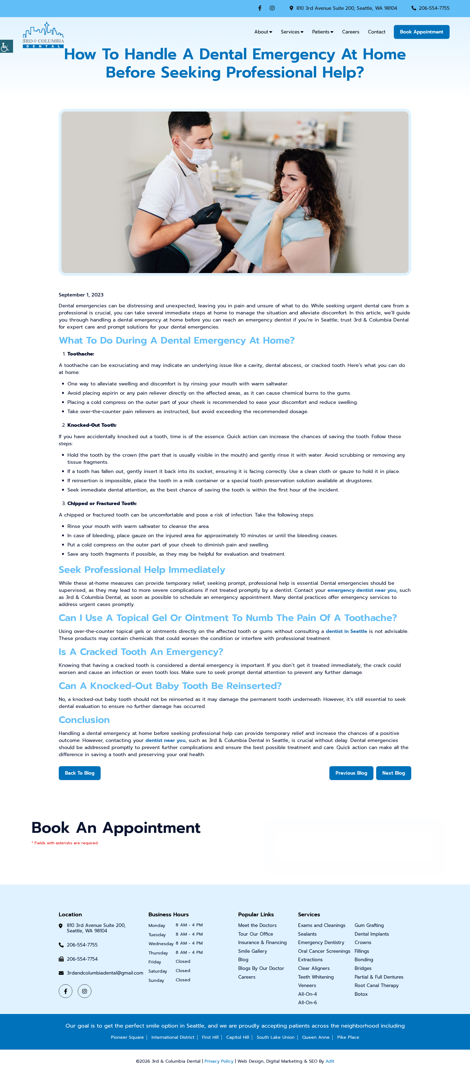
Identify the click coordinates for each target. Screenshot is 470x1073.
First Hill (210, 1037)
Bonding (364, 959)
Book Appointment (421, 31)
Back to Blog (79, 773)
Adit (330, 1061)
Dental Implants (372, 934)
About (261, 31)
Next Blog (393, 773)
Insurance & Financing (262, 942)
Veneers (307, 985)
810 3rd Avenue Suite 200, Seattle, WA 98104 (346, 8)
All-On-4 (307, 994)
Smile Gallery (252, 951)
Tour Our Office (255, 934)
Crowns (363, 942)
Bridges (363, 968)
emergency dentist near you (361, 590)
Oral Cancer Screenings (324, 951)
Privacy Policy (219, 1061)
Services (290, 31)
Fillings (362, 951)
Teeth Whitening (316, 977)
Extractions (310, 959)
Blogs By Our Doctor (261, 968)
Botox (361, 994)
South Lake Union (276, 1037)
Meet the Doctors (257, 925)
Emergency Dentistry (321, 942)
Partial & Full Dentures (379, 977)
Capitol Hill (237, 1037)
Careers (350, 31)
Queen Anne (316, 1037)
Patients (320, 31)
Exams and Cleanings (321, 925)
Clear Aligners (314, 968)
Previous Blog (351, 773)
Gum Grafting (369, 925)
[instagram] (272, 8)
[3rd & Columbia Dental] (43, 34)
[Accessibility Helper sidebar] (6, 46)
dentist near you (165, 740)
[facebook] (260, 8)
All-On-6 (307, 1002)
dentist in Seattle (346, 631)
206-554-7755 (434, 8)
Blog (243, 959)
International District (172, 1037)
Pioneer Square (127, 1037)
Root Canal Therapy (377, 985)
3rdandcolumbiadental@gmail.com (105, 973)
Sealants (307, 934)
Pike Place (348, 1037)
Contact (376, 31)
